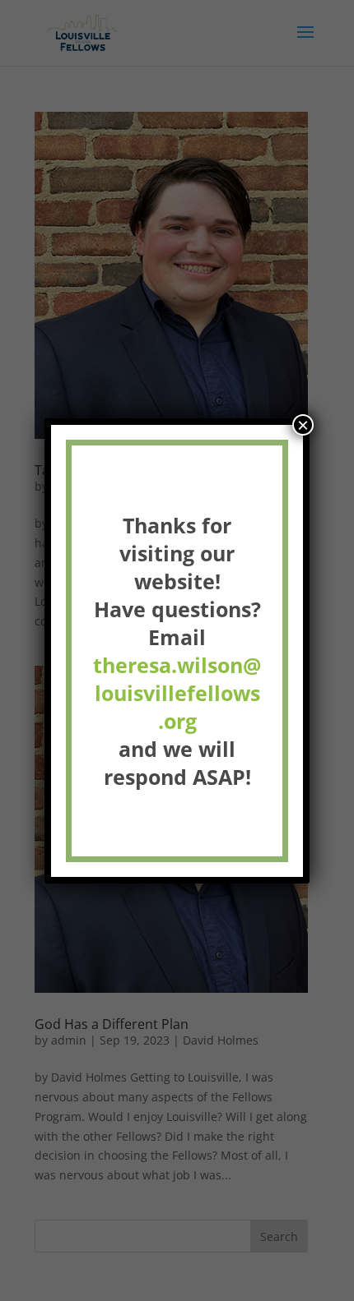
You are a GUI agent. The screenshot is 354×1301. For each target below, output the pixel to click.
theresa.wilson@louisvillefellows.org (177, 693)
